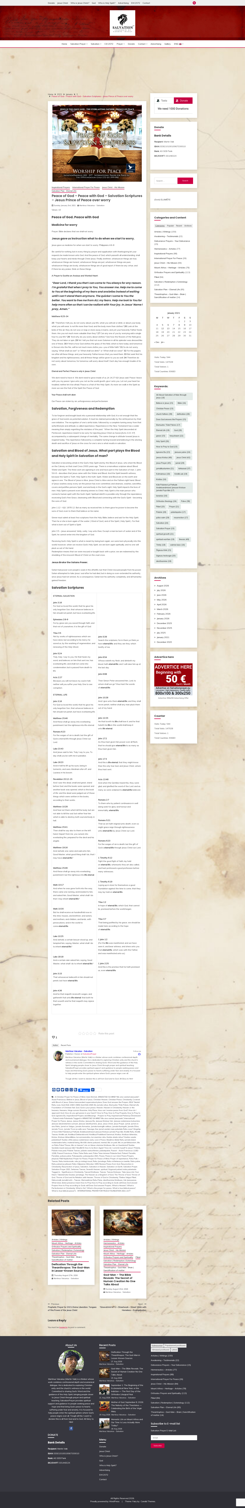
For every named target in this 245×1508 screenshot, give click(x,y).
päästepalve (105, 1150)
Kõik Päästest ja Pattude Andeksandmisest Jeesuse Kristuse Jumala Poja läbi (90, 1132)
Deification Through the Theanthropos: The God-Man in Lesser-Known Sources (71, 1268)
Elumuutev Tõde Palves (119, 1105)
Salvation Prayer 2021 (61, 1169)
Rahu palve (135, 1161)
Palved (125, 1153)
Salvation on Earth (114, 1167)
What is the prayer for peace (99, 1188)
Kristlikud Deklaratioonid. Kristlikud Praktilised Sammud (91, 1134)
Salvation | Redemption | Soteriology (68, 1250)
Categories (160, 226)
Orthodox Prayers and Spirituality (66, 1246)
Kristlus (118, 1134)
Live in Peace (100, 1140)
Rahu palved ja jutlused (61, 1164)
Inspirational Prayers (61, 187)
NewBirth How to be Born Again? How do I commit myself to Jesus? (104, 1148)
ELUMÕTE (165, 199)
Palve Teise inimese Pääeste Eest (107, 1153)
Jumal (127, 1124)
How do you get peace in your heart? (80, 1113)
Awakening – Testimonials (166, 236)
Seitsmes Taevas (78, 1169)
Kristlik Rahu (129, 1132)
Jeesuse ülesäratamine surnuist (65, 1124)
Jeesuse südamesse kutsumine (127, 1121)
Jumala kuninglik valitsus (101, 1126)
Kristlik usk (63, 1134)
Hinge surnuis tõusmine (77, 1110)
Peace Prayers (127, 1156)
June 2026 (161, 595)
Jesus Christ (62, 3)
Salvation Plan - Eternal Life (64, 191)
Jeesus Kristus (79, 1121)
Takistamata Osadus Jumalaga (70, 1175)
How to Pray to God (166, 447)
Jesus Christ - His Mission (113, 187)
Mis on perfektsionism (127, 1142)
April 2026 (162, 604)
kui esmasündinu (83, 1137)
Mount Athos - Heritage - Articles (66, 1243)
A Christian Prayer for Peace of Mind (70, 1097)
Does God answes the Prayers (115, 1102)
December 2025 (164, 623)
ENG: (176, 44)
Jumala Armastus (82, 1126)
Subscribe (158, 1445)
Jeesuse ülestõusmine (88, 1124)
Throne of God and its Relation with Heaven (74, 1177)
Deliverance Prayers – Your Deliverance (172, 241)
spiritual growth (165, 534)
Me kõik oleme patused (90, 1142)
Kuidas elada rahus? (115, 1137)
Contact (146, 3)
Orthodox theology (166, 501)
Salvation (95, 44)
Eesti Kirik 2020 (87, 1105)
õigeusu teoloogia (166, 556)
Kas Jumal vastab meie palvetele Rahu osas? (114, 1129)
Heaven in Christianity (113, 1107)
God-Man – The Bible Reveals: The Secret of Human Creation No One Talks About (119, 1279)
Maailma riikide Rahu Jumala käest (121, 1140)
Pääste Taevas (73, 1150)
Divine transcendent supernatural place (85, 1102)
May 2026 (162, 599)
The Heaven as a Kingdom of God (99, 1175)
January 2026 (163, 618)
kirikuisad (184, 468)
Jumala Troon (57, 1129)
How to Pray (102, 1113)
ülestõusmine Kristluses (112, 1180)
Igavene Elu (61, 1116)
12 (162, 328)
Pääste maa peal (59, 1150)
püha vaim (162, 517)
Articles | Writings (59, 1239)
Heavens (63, 1110)
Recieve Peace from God (109, 1164)
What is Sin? (81, 1188)
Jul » (162, 342)
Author (55, 1045)
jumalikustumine (165, 468)
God (94, 3)
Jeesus (69, 1121)
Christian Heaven (100, 1099)
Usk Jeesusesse (129, 1180)
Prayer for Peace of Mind (98, 1158)
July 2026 (161, 590)
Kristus (54, 1137)
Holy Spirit (162, 441)
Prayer (120, 44)
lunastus (161, 496)
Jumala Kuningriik (119, 1126)
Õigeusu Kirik (163, 550)
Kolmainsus (163, 474)
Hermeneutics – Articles (165, 248)
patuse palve (65, 1156)
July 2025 (161, 632)
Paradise (55, 1156)
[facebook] (71, 1428)
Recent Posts (66, 1045)
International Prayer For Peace (86, 187)
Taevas (103, 1172)
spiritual (104, 1169)
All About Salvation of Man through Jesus (171, 396)
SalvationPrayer (89, 1054)
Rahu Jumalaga (99, 1161)
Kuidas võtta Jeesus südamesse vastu (78, 1140)
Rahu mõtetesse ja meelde (118, 1161)
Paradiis (132, 1153)
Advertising (123, 3)
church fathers (164, 414)
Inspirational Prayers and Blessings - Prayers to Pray (89, 1116)
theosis (184, 539)
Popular (170, 226)
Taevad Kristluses (91, 1172)
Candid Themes (148, 1501)
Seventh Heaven (93, 1169)
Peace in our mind (113, 1156)
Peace (102, 1156)
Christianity (127, 1099)
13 (168, 328)
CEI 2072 (109, 44)
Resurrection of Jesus (70, 1167)
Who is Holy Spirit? (106, 3)
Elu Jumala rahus (101, 1105)
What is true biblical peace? (123, 1188)
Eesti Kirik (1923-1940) (71, 1105)
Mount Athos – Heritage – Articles (169, 267)
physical (55, 1158)
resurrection (181, 517)
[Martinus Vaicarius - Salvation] (58, 1055)
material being (73, 1142)
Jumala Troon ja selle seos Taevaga (79, 1129)
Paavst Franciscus (64, 1153)
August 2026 (163, 585)
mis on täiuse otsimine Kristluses (98, 1145)
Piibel (138, 1257)
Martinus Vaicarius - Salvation (92, 205)
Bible (182, 403)
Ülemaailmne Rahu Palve (91, 1180)
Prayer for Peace (80, 1158)
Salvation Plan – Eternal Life (167, 289)
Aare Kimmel (91, 1097)
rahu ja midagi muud (83, 1161)
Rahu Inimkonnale (66, 1161)
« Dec (156, 342)
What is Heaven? (119, 1185)
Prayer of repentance (119, 1158)
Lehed (174, 1350)
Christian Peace (115, 1099)
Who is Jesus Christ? (80, 3)
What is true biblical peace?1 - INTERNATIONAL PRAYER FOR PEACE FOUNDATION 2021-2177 (91, 1191)
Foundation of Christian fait (63, 1107)
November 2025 (164, 628)
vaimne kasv (177, 545)
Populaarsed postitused (175, 1345)
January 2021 (163, 637)
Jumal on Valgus (68, 1126)
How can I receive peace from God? (113, 1110)
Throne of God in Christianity (106, 1177)
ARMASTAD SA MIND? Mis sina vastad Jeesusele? (118, 1097)
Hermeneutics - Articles (113, 1243)
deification (183, 414)
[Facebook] (139, 1054)
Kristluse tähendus (129, 1134)
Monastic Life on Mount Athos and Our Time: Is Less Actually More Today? (127, 1422)
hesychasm (176, 436)
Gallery (167, 44)
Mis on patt (112, 1142)
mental (104, 1142)
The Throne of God (122, 1175)
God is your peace (88, 1107)
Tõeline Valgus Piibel (127, 1177)
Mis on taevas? (77, 1145)
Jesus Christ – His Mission (165, 263)
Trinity (161, 545)
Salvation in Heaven (97, 1167)
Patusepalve (77, 1156)
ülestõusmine (163, 561)
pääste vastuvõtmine (90, 1150)
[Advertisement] (122, 67)
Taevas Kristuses (114, 1172)
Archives (188, 226)
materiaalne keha (59, 1142)
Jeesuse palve (182, 452)
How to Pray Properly (117, 1113)
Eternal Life (134, 1105)
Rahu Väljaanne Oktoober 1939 (85, 1164)
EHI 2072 (135, 3)
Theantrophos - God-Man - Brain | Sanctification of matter (67, 1258)
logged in (63, 1327)
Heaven (99, 1107)
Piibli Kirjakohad (65, 1158)
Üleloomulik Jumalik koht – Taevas (66, 1180)
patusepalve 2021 (90, 1156)
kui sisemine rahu (98, 1137)
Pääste (137, 1148)
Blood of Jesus (86, 1099)
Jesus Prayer (119, 1124)
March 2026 (162, 609)
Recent (179, 226)
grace (160, 436)
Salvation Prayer (78, 44)
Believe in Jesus (73, 1099)
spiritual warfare (165, 539)
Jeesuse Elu (90, 1121)
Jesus (100, 1124)
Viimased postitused (160, 1350)
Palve (75, 1153)
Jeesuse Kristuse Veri (104, 1121)
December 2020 (164, 642)
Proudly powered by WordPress (105, 1501)
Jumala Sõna (133, 1126)
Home (64, 44)
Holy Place (92, 1110)
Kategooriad (157, 1345)
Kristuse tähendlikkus (67, 1137)
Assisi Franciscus (59, 1099)
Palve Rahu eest (85, 1153)
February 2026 (163, 613)
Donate (51, 3)
